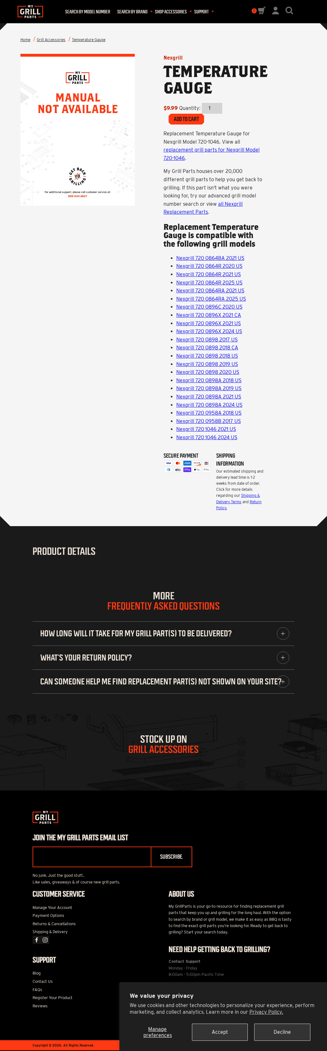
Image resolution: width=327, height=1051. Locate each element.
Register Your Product (52, 997)
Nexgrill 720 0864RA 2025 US (211, 299)
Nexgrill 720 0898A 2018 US (208, 380)
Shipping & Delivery (50, 931)
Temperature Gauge (88, 39)
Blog (37, 973)
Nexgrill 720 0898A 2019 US (208, 388)
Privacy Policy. (266, 1012)
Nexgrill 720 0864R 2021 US (208, 274)
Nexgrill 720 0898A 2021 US (208, 397)
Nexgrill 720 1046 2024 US (206, 437)
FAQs (37, 989)
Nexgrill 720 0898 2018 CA (207, 348)
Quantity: (190, 108)
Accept (220, 1032)
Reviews (40, 1006)
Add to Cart (186, 119)
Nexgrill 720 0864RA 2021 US (210, 291)
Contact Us (43, 981)
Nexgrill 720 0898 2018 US (207, 356)
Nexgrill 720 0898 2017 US (207, 340)
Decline (282, 1032)
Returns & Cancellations (54, 923)
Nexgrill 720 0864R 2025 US (209, 283)
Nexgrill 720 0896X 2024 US (209, 331)
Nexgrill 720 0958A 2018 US (208, 413)
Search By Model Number (87, 11)
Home (25, 39)
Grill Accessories (51, 39)
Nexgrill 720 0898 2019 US (207, 364)
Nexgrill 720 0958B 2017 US (208, 421)
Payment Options (48, 915)
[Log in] (275, 13)
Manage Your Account (52, 907)
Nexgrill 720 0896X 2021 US (208, 323)
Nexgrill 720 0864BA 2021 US (210, 258)
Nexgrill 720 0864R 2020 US (209, 266)
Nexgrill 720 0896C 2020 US (209, 307)
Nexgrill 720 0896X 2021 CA (208, 315)
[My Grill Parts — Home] (29, 11)
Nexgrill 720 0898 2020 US (207, 372)
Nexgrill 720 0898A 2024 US (209, 405)
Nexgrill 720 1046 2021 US (206, 429)
